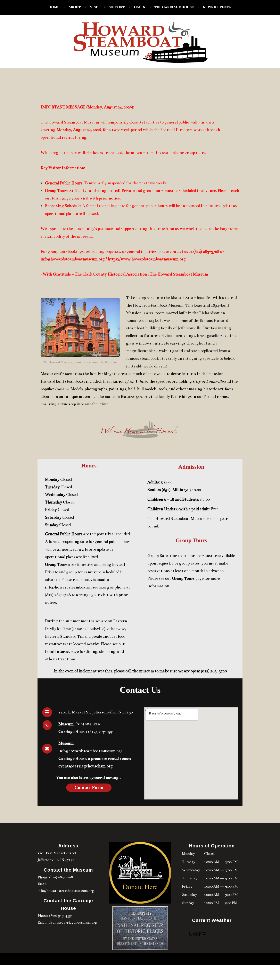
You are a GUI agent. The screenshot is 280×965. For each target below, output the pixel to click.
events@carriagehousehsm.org (85, 766)
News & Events (217, 7)
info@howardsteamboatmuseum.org (77, 587)
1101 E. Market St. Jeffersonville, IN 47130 (95, 712)
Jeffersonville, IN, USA (211, 934)
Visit (95, 7)
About (74, 7)
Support (117, 7)
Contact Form (88, 787)
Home (54, 7)
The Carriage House (174, 7)
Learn (140, 7)
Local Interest (57, 651)
